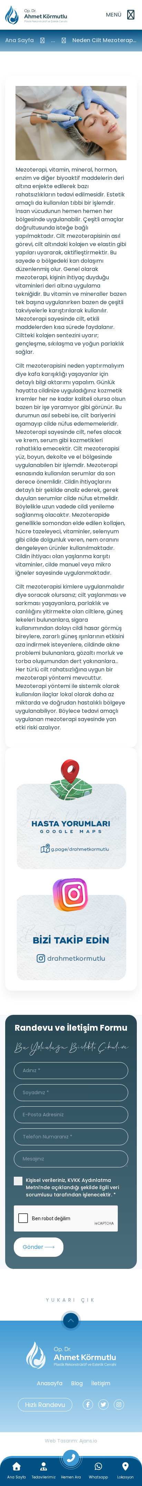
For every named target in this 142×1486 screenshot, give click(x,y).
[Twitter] (103, 1404)
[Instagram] (119, 1404)
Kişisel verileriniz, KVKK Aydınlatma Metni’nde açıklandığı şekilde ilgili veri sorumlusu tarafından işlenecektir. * (72, 1187)
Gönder (34, 1247)
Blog (77, 1383)
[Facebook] (88, 1404)
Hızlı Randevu (45, 1404)
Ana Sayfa (19, 40)
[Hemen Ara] (70, 1461)
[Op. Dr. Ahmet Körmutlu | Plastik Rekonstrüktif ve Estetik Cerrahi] (36, 15)
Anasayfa (49, 1383)
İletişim (100, 1383)
